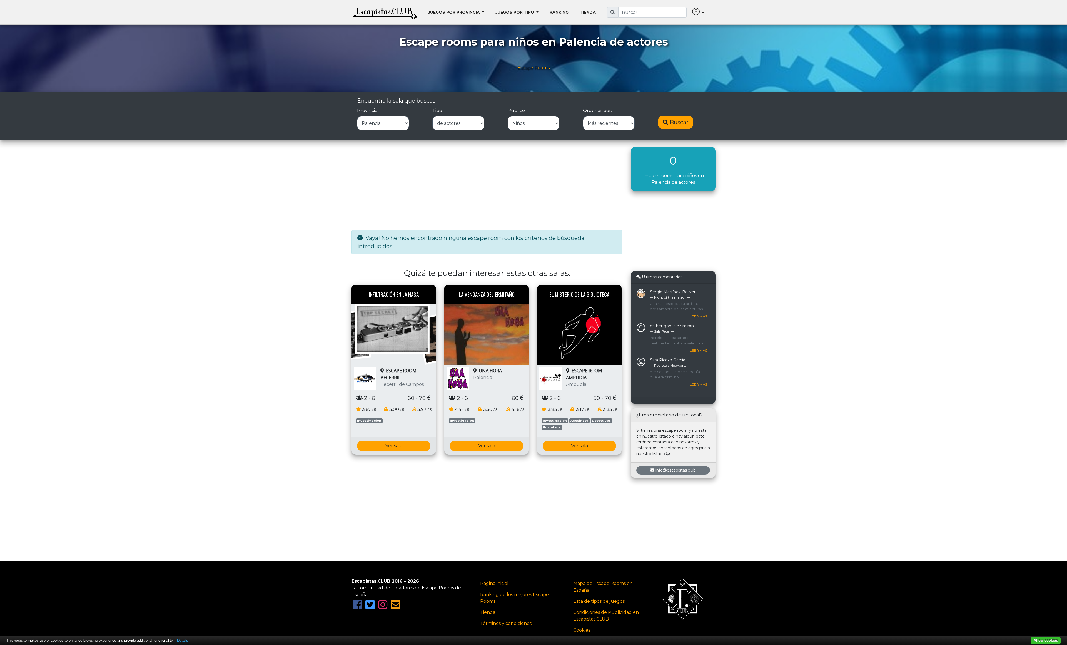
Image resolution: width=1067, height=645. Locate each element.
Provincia (367, 110)
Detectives (601, 421)
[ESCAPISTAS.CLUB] (384, 12)
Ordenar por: (597, 110)
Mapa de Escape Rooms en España (603, 587)
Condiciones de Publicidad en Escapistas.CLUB (606, 616)
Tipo (437, 110)
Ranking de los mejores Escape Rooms (514, 598)
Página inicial (494, 583)
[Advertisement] (486, 186)
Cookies (581, 630)
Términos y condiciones (506, 623)
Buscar (678, 122)
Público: (517, 110)
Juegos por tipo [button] (515, 12)
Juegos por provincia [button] (454, 12)
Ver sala (393, 445)
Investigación (369, 421)
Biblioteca (552, 427)
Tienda (588, 12)
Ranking (559, 12)
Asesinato (579, 421)
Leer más (698, 316)
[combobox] (652, 12)
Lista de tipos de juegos (599, 601)
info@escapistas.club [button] (675, 470)
